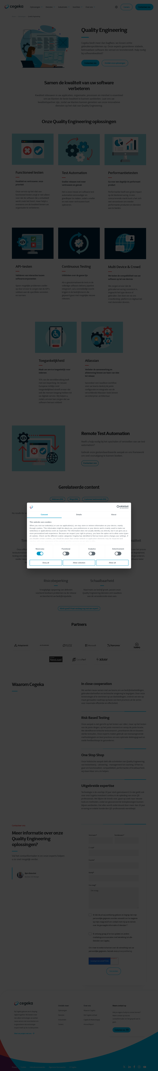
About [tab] (113, 515)
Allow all (112, 563)
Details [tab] (79, 515)
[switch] (66, 553)
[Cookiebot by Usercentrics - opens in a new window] (118, 507)
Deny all (46, 563)
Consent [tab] (44, 515)
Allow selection (79, 563)
